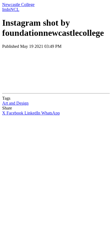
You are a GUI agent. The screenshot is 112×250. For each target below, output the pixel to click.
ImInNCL (10, 9)
